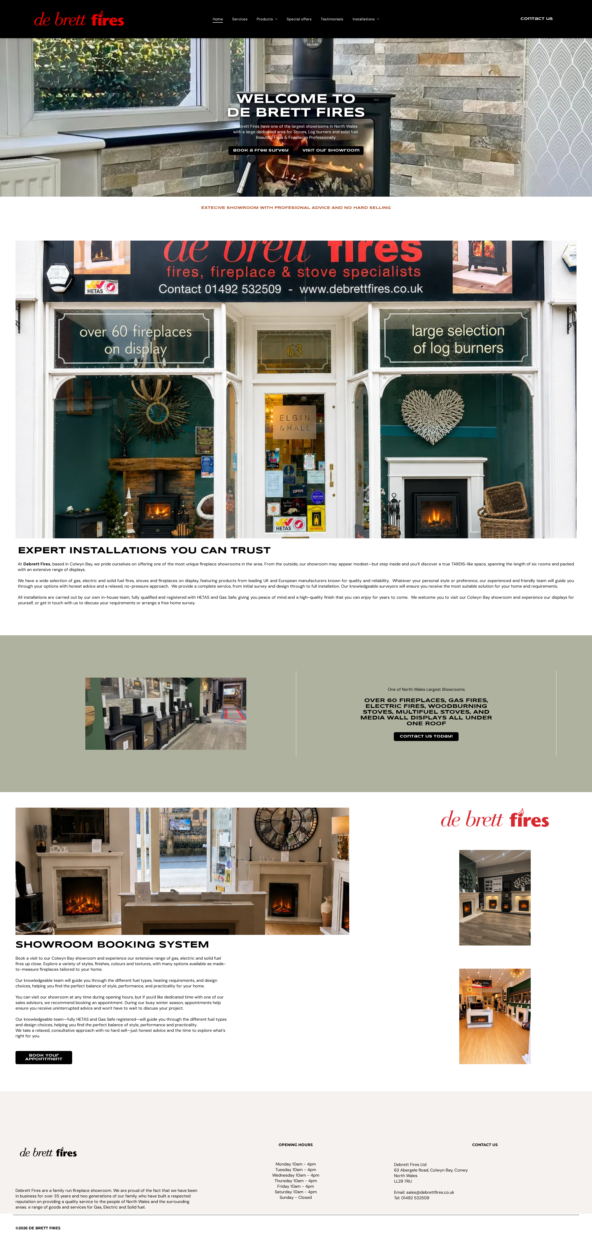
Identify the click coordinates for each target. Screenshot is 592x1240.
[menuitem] (218, 19)
